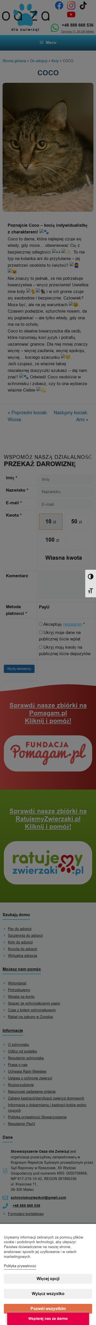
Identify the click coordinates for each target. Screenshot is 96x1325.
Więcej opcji (48, 1279)
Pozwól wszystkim (48, 1309)
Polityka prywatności (20, 1266)
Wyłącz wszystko (48, 1294)
